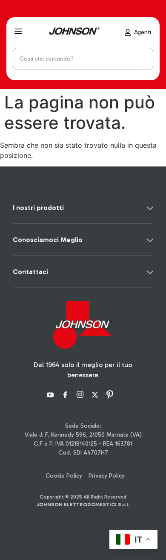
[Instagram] (81, 394)
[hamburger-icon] (18, 32)
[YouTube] (51, 394)
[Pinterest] (111, 394)
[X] (96, 394)
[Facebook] (66, 394)
